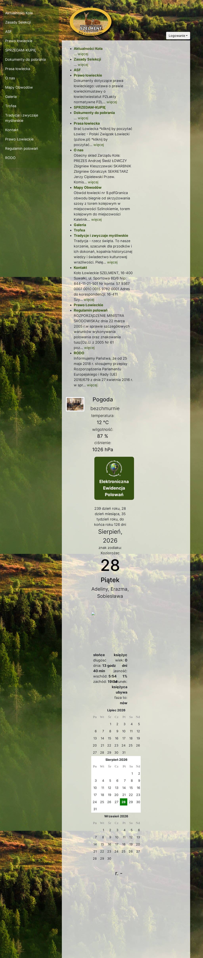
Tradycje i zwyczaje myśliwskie (21, 118)
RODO (10, 158)
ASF (8, 31)
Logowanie (177, 36)
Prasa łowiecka (17, 69)
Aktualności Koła (19, 13)
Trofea (10, 106)
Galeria (11, 97)
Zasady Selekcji (18, 22)
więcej (83, 54)
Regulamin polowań (21, 148)
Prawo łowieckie (18, 41)
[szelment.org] (75, 404)
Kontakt (11, 130)
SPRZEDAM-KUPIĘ (20, 50)
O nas (10, 78)
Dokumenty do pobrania (25, 59)
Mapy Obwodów (19, 87)
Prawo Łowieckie (19, 139)
